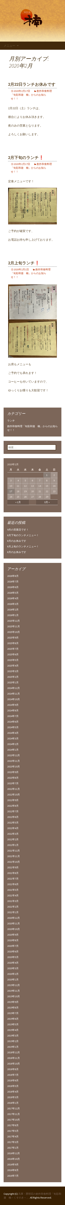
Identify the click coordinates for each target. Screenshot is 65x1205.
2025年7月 (13, 648)
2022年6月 (13, 817)
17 (11, 491)
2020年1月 (13, 979)
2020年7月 (13, 946)
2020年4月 (13, 962)
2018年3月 (13, 1097)
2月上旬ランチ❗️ (24, 263)
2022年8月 (13, 805)
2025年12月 (13, 620)
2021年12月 (13, 850)
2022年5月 (13, 822)
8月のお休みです (16, 540)
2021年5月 (13, 889)
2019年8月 (13, 1007)
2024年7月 (13, 716)
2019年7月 (13, 1013)
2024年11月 (13, 693)
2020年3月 (13, 968)
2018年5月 (13, 1086)
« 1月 (18, 502)
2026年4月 (13, 598)
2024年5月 (13, 727)
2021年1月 (13, 912)
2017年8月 (13, 1125)
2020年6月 (13, 951)
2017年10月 (13, 1119)
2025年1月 (13, 682)
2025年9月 (13, 637)
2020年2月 (13, 974)
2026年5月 (13, 592)
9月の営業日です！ (18, 529)
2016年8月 (13, 1170)
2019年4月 (13, 1030)
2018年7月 (13, 1074)
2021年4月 (13, 895)
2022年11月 (13, 789)
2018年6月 (13, 1080)
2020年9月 (13, 934)
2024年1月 (13, 749)
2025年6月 (13, 654)
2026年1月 (13, 615)
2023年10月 (13, 766)
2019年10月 (13, 996)
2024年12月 (13, 688)
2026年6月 (13, 587)
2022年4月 (13, 828)
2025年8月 (13, 643)
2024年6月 (13, 721)
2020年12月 (13, 917)
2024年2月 (13, 744)
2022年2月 (13, 839)
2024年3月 (13, 738)
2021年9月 (13, 867)
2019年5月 (13, 1024)
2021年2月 (13, 906)
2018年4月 (13, 1091)
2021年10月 (13, 861)
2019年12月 (13, 985)
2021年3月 (13, 901)
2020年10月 (13, 929)
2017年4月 (13, 1136)
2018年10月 (13, 1063)
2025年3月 (13, 671)
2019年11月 (13, 990)
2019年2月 (13, 1041)
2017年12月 (13, 1108)
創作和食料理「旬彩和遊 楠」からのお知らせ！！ (31, 94)
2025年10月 (13, 632)
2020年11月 (13, 923)
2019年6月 (13, 1018)
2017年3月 (13, 1142)
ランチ (11, 420)
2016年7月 (13, 1175)
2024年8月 (13, 710)
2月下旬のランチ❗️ (26, 157)
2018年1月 (13, 1102)
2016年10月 (13, 1159)
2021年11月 (13, 856)
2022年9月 (13, 800)
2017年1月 (13, 1147)
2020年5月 (13, 957)
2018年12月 (13, 1052)
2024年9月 (13, 704)
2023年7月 (13, 783)
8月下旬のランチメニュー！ (23, 535)
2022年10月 (13, 794)
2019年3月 (13, 1035)
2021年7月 (13, 878)
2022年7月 (13, 811)
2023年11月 (13, 761)
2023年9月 (13, 772)
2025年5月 (13, 660)
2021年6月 (13, 884)
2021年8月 (13, 873)
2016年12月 (13, 1153)
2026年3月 (13, 604)
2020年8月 (13, 940)
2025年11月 (13, 626)
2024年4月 (13, 733)
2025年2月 (13, 676)
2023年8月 (13, 777)
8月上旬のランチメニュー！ (23, 546)
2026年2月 (13, 609)
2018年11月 (13, 1058)
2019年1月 (13, 1046)
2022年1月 (13, 845)
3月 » (47, 502)
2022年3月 (13, 833)
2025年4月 (13, 665)
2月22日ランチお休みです (32, 84)
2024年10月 (13, 699)
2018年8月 (13, 1069)
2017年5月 (13, 1130)
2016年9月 (13, 1164)
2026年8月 (13, 576)
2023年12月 (13, 755)
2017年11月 (13, 1114)
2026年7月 (13, 581)
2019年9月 (13, 1002)
